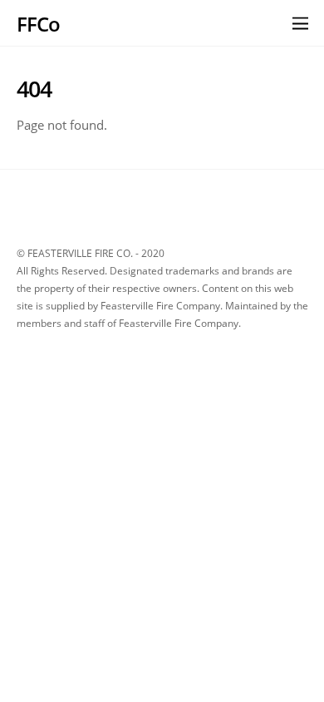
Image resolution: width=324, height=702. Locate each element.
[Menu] (300, 23)
